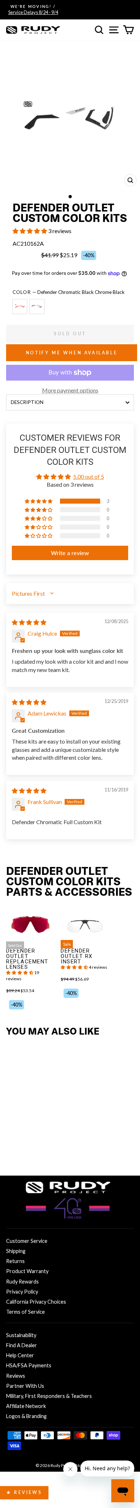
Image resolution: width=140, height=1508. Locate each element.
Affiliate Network (26, 1406)
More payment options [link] (70, 390)
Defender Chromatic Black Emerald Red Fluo (37, 306)
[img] (29, 622)
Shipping (15, 1251)
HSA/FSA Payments (28, 1365)
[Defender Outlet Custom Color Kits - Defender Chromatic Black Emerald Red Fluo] (23, 1149)
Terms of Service (25, 1312)
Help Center (20, 1355)
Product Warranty (27, 1271)
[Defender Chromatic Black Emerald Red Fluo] (38, 309)
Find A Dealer (21, 1345)
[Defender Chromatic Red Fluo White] (21, 309)
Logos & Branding (26, 1416)
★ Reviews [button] (24, 1492)
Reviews (15, 1376)
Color (69, 292)
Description (27, 402)
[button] (30, 230)
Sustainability (21, 1335)
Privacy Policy (22, 1292)
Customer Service (26, 1241)
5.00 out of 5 (88, 476)
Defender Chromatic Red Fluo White (20, 306)
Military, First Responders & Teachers (49, 1396)
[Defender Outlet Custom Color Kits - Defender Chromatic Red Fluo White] (12, 1149)
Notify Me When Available (71, 352)
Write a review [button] (70, 552)
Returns (15, 1261)
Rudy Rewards (22, 1281)
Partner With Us (25, 1386)
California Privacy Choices (36, 1302)
